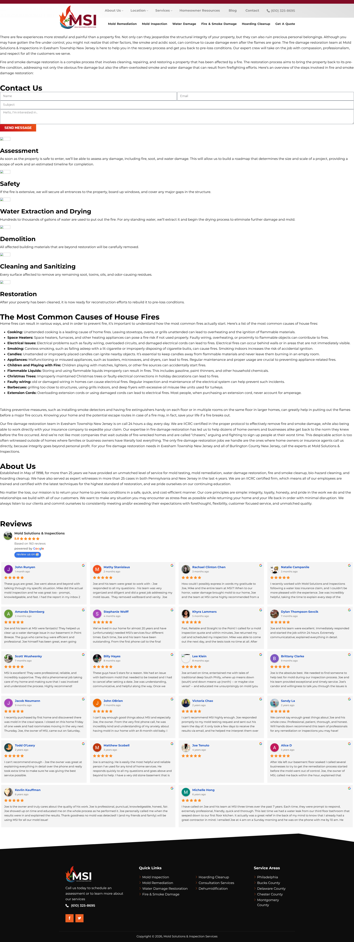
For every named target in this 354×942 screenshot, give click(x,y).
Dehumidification (213, 889)
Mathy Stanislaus (117, 567)
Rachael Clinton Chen (208, 567)
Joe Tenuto (200, 745)
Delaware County (271, 889)
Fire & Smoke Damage (160, 894)
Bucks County (268, 883)
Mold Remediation (157, 883)
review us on (26, 554)
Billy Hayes (112, 656)
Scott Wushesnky (28, 656)
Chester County (270, 894)
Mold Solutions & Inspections (39, 533)
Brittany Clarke (292, 656)
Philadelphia (267, 877)
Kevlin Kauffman (28, 790)
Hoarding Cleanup (214, 877)
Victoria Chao (202, 701)
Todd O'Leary (25, 745)
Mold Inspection (155, 877)
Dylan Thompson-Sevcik (299, 612)
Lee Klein (199, 656)
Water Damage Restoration (165, 889)
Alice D (286, 745)
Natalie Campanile (295, 567)
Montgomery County (268, 902)
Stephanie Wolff (116, 612)
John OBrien (113, 701)
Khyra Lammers (204, 612)
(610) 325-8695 (282, 11)
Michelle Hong (203, 790)
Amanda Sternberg (29, 612)
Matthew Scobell (116, 745)
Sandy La (288, 701)
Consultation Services (216, 883)
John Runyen (25, 567)
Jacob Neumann (27, 701)
